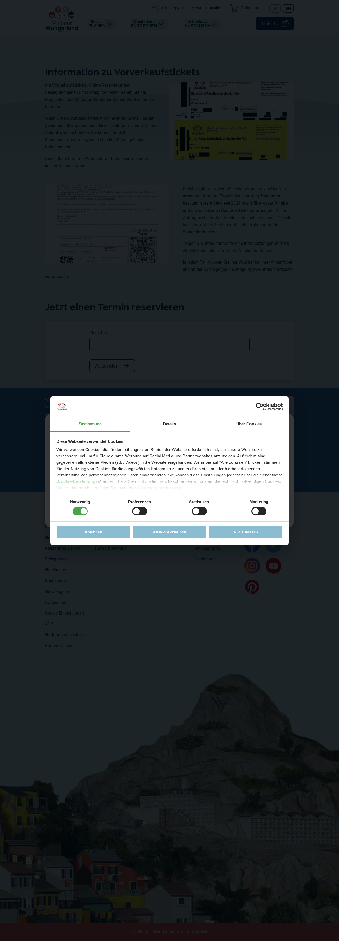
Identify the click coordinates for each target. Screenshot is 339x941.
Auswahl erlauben (169, 532)
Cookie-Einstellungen (79, 481)
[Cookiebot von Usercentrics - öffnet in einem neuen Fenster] (260, 406)
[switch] (139, 511)
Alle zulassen (245, 532)
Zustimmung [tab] (90, 424)
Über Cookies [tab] (249, 424)
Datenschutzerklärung (159, 487)
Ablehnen (93, 532)
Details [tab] (169, 424)
